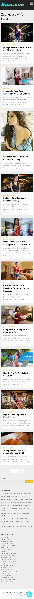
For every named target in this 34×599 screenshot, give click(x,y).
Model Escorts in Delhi (8, 579)
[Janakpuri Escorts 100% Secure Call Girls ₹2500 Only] (17, 32)
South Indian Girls (6, 569)
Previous (14, 471)
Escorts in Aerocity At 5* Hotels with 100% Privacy (16, 499)
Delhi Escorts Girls (6, 575)
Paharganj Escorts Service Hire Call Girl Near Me (15, 505)
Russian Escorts (6, 567)
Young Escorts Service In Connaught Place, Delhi (14, 451)
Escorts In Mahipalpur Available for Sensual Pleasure (17, 526)
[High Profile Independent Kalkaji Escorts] (17, 399)
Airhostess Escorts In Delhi (9, 557)
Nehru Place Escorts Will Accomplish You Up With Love (16, 243)
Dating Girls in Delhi (7, 577)
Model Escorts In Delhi (8, 555)
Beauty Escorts (5, 573)
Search (3, 478)
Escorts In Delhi (5, 539)
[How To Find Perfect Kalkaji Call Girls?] (17, 358)
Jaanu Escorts (13, 592)
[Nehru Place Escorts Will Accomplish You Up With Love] (17, 227)
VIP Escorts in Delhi (7, 541)
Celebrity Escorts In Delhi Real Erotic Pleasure (15, 518)
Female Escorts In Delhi (8, 545)
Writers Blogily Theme (21, 595)
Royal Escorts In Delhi (7, 547)
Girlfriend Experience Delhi (9, 571)
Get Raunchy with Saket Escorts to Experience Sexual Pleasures (16, 288)
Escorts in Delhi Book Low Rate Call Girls (13, 496)
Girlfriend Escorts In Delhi (8, 561)
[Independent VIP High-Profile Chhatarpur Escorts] (17, 314)
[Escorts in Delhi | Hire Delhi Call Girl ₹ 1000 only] (17, 131)
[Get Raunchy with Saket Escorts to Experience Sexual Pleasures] (17, 270)
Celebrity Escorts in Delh (8, 563)
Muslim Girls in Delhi (7, 581)
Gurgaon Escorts (6, 551)
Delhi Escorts (5, 537)
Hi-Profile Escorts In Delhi (9, 559)
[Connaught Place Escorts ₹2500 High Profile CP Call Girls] (17, 76)
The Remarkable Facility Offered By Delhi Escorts (16, 493)
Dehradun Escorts (6, 549)
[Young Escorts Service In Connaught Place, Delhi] (17, 438)
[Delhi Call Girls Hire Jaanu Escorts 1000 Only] (17, 183)
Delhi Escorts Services (7, 543)
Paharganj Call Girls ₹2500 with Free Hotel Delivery (16, 502)
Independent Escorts (7, 565)
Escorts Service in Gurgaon (9, 553)
